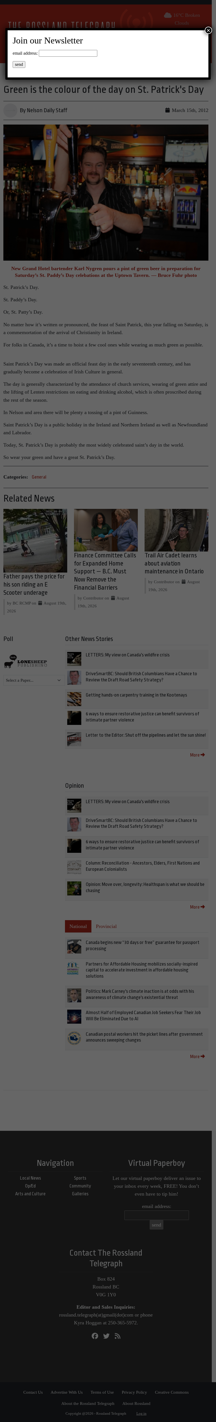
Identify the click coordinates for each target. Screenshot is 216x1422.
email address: (25, 53)
